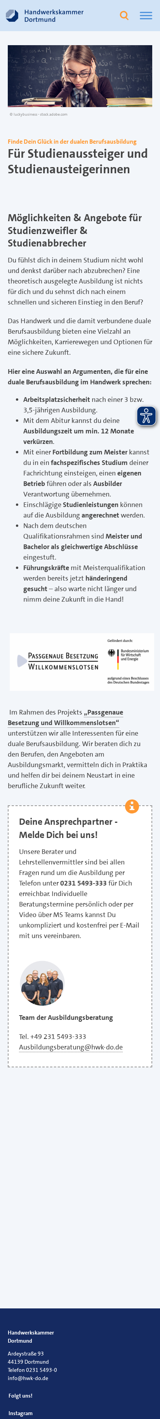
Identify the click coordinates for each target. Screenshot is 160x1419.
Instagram (21, 1413)
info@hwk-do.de (28, 1378)
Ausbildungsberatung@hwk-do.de (71, 1047)
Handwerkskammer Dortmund (31, 1336)
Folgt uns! (21, 1395)
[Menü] (146, 15)
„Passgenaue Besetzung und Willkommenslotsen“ (65, 717)
